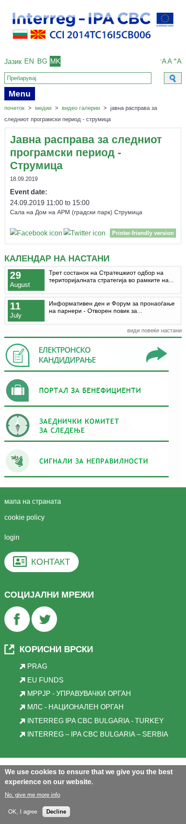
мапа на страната (32, 501)
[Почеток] (93, 43)
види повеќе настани (154, 330)
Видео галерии (81, 108)
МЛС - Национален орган (75, 707)
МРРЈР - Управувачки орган (79, 693)
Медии (43, 108)
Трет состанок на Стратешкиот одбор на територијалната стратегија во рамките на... (111, 276)
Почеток (14, 108)
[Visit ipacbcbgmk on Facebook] (36, 234)
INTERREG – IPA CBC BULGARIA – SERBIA (97, 734)
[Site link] (86, 371)
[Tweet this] (85, 234)
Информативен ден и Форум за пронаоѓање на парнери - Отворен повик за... (112, 307)
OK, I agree (22, 811)
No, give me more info (32, 795)
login (11, 537)
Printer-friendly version (143, 233)
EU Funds (45, 680)
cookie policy (24, 517)
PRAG (37, 666)
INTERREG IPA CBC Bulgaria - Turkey (95, 720)
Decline (56, 811)
